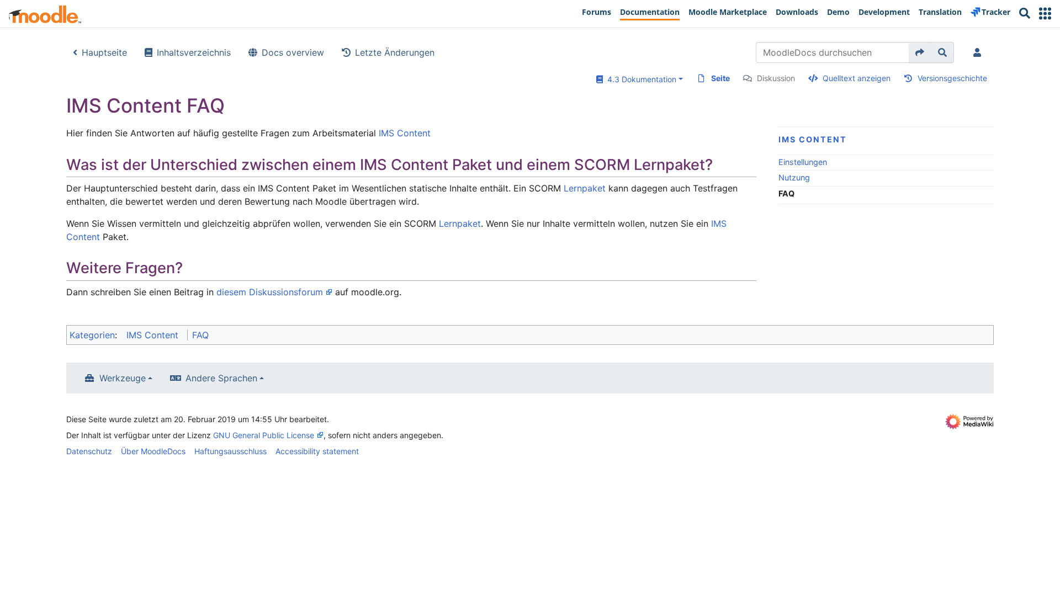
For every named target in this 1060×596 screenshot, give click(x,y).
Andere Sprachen (221, 378)
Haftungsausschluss (230, 451)
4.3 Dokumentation (639, 79)
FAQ (200, 334)
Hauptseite (104, 52)
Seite (720, 78)
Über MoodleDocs (153, 451)
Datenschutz (89, 451)
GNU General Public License (263, 435)
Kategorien (92, 334)
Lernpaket (585, 188)
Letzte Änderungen (394, 52)
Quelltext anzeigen (857, 78)
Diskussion (776, 78)
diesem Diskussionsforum (269, 291)
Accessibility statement (317, 451)
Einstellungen (802, 162)
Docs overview (293, 52)
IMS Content (812, 139)
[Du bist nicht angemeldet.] (979, 52)
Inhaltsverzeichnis (194, 52)
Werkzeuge (122, 378)
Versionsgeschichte (952, 78)
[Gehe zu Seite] (920, 52)
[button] (1045, 13)
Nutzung (794, 177)
